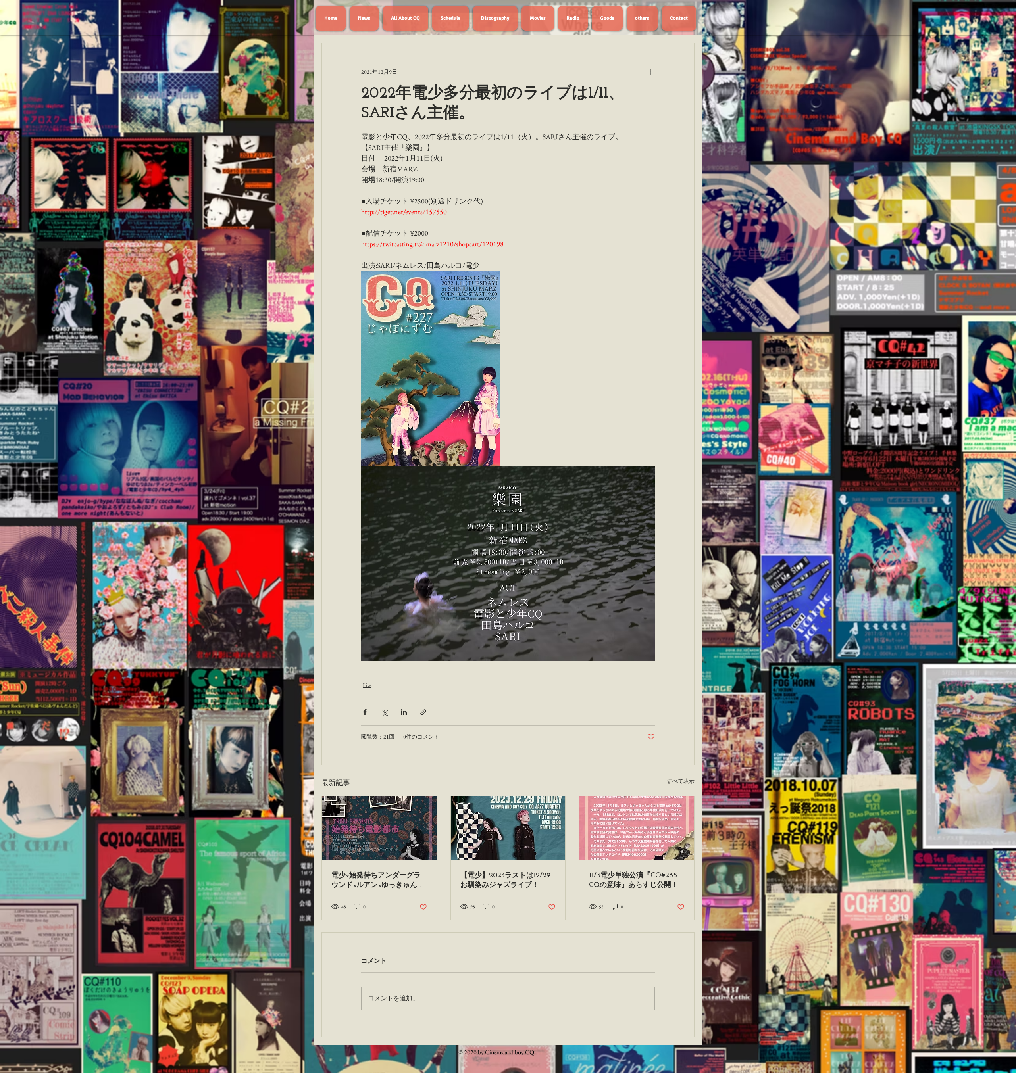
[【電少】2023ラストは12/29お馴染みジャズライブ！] (508, 828)
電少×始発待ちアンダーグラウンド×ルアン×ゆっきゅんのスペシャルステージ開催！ (377, 880)
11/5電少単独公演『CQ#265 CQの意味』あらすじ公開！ (633, 880)
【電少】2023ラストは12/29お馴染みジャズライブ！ (505, 880)
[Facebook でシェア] (365, 712)
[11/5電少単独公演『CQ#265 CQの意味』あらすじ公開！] (636, 828)
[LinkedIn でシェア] (404, 712)
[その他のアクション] (650, 72)
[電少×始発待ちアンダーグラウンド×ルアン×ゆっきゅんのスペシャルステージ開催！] (379, 828)
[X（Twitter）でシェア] (384, 712)
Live (367, 685)
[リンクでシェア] (423, 712)
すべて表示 (681, 781)
